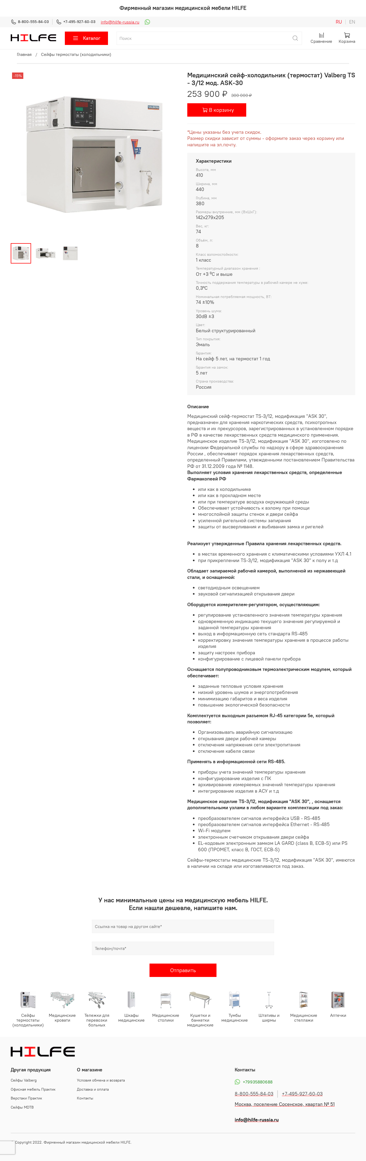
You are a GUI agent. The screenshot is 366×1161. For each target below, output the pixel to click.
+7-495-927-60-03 (79, 21)
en (352, 22)
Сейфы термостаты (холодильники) (76, 54)
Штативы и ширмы (269, 1018)
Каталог (91, 38)
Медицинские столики (165, 1018)
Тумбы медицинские (234, 1018)
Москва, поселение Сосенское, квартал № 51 (285, 1104)
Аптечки (338, 1015)
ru (339, 22)
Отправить (183, 970)
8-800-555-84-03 (33, 21)
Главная (24, 54)
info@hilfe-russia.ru (120, 22)
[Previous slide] (19, 155)
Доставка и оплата (93, 1089)
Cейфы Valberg (24, 1080)
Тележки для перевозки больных (96, 1020)
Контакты (85, 1098)
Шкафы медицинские (131, 1018)
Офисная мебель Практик (33, 1089)
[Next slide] (170, 155)
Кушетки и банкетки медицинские (200, 1020)
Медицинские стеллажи (303, 1018)
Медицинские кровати (62, 1018)
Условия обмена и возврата (101, 1080)
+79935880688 (257, 1081)
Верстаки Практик (26, 1098)
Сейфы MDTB (22, 1107)
